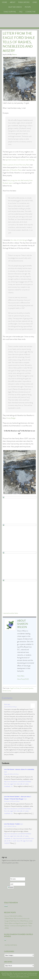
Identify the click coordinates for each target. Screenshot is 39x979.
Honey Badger (11, 418)
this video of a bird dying (18, 240)
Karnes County (7, 691)
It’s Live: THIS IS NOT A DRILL (13, 916)
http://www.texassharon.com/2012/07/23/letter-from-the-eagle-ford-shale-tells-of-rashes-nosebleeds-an (18, 784)
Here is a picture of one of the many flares (16, 165)
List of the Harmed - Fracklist (12, 824)
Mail (18, 676)
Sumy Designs (23, 975)
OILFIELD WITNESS (11, 945)
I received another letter (10, 613)
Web (22, 676)
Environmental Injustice (26, 688)
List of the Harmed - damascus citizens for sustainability (19, 769)
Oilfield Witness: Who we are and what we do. (17, 918)
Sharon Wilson (22, 625)
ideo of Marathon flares (14, 170)
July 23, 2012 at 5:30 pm (10, 707)
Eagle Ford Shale (14, 688)
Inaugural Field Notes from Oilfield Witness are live (19, 921)
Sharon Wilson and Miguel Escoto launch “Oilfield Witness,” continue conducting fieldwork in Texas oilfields (18, 925)
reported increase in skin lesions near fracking (19, 160)
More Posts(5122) (23, 679)
